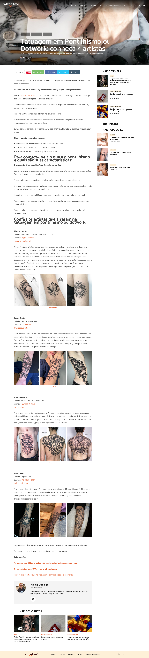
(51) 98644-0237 (28, 480)
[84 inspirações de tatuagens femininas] (102, 169)
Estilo (25, 34)
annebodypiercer (115, 142)
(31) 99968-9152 (28, 324)
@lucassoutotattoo (22, 328)
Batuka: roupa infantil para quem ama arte (121, 95)
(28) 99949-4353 (28, 404)
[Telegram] (144, 5)
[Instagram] (135, 5)
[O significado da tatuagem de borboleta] (102, 154)
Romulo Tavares (114, 172)
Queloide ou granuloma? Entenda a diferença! (122, 138)
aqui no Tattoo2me (27, 95)
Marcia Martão (53, 307)
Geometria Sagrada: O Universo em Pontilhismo (35, 569)
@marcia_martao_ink (22, 241)
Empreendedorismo (46, 634)
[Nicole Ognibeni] (21, 58)
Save (29, 72)
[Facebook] (131, 5)
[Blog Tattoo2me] (11, 4)
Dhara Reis (53, 539)
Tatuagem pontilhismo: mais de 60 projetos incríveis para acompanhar (45, 563)
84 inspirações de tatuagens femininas (120, 168)
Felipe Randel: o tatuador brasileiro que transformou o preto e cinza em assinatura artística (26, 639)
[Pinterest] (140, 5)
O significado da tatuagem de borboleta (120, 153)
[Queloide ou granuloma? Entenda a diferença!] (102, 139)
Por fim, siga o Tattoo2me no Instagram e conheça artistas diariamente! (43, 575)
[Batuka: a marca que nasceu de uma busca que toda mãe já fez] (80, 623)
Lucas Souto (53, 387)
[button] (125, 5)
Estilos (48, 34)
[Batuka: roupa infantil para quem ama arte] (53, 623)
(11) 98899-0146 (28, 238)
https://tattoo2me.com (36, 588)
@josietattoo (19, 407)
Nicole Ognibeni (28, 58)
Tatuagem (36, 34)
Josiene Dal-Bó (53, 463)
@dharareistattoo (21, 483)
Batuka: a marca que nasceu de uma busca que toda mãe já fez (79, 638)
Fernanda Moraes (115, 157)
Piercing (112, 134)
